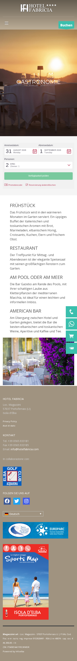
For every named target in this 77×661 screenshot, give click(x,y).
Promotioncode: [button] (15, 185)
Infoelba (20, 651)
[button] (21, 151)
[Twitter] (16, 501)
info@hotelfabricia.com (25, 449)
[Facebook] (7, 501)
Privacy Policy (10, 421)
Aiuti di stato (9, 425)
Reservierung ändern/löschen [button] (42, 185)
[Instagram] (26, 501)
